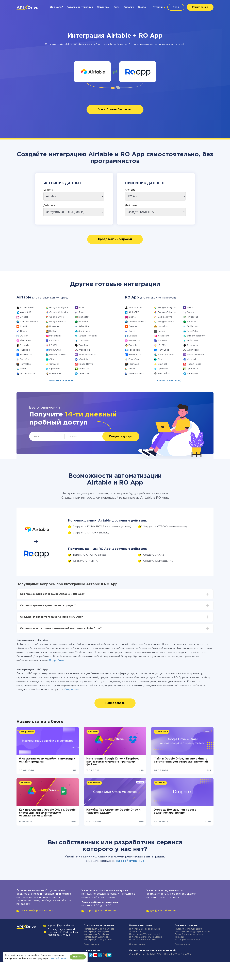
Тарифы (179, 937)
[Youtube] (95, 955)
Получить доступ (121, 436)
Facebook (25, 350)
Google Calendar (58, 312)
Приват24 (84, 369)
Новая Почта (85, 364)
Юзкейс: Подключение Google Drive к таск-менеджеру (113, 811)
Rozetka (83, 322)
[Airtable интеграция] (92, 71)
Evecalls (24, 345)
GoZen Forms (27, 373)
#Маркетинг (27, 732)
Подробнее (56, 660)
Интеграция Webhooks (97, 937)
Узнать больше (57, 958)
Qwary (82, 312)
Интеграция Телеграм (96, 932)
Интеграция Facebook (96, 934)
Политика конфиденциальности (192, 932)
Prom (81, 308)
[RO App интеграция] (138, 71)
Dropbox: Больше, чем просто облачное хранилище (175, 811)
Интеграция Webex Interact (144, 934)
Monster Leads (57, 355)
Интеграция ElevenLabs (142, 940)
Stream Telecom (87, 336)
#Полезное (161, 732)
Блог (116, 7)
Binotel (24, 317)
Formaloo (25, 364)
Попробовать (115, 703)
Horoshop (54, 326)
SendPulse (84, 331)
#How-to (93, 732)
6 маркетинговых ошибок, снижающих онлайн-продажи (47, 760)
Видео (142, 7)
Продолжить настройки (115, 239)
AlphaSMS (25, 312)
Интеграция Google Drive (98, 940)
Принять (78, 957)
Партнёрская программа (189, 934)
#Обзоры (160, 783)
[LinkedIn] (100, 955)
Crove (23, 331)
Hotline (53, 331)
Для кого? (56, 7)
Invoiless (54, 341)
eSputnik (83, 359)
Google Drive (56, 317)
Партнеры (103, 7)
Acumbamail (27, 308)
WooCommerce (87, 355)
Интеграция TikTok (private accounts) (144, 930)
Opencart (54, 369)
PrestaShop (55, 373)
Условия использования (188, 929)
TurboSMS (84, 341)
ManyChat (55, 350)
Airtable (65, 44)
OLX (51, 359)
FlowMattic (26, 355)
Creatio (24, 326)
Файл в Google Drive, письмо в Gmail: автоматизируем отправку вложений (181, 760)
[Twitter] (109, 955)
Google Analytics (58, 308)
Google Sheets (57, 322)
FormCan (25, 359)
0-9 (189, 954)
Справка (129, 7)
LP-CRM (53, 345)
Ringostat (83, 317)
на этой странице (130, 861)
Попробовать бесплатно (115, 109)
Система (48, 190)
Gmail (23, 369)
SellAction (84, 326)
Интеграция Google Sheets (99, 929)
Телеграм (83, 373)
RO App (78, 44)
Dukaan (24, 336)
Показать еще (92, 944)
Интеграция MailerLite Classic (145, 937)
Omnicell (54, 364)
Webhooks (84, 350)
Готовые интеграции (80, 7)
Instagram (55, 336)
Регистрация (200, 7)
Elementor (25, 341)
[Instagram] (105, 955)
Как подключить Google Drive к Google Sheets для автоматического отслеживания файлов (47, 813)
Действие (49, 206)
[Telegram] (91, 955)
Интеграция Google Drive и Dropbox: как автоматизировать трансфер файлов (112, 761)
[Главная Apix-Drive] (27, 7)
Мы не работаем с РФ (187, 940)
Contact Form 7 (29, 322)
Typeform (83, 345)
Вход (176, 7)
